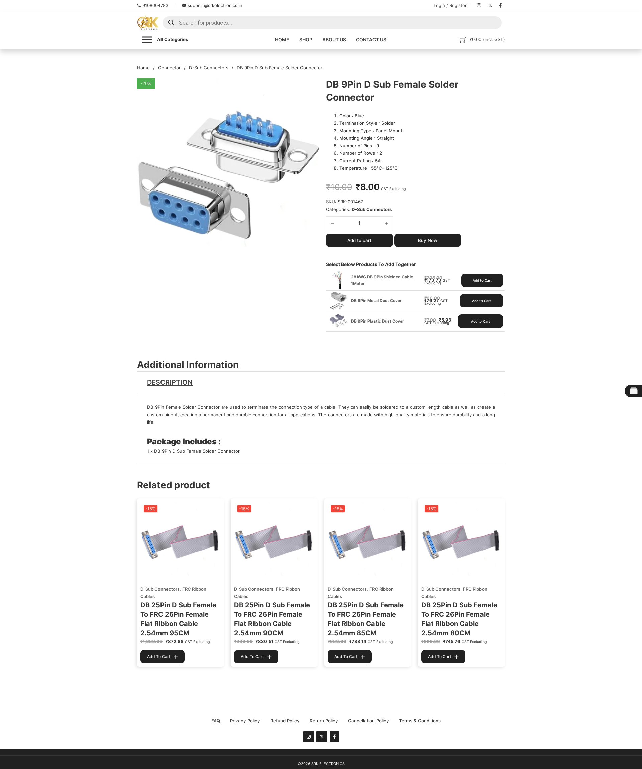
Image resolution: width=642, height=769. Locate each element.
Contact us (371, 39)
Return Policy (324, 720)
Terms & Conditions (420, 720)
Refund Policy (285, 720)
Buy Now (427, 240)
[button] (310, 87)
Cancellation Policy (368, 720)
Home (282, 39)
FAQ (215, 720)
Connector (169, 67)
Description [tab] (170, 382)
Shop (305, 39)
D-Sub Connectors (208, 67)
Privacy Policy (245, 720)
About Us (334, 39)
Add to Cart (482, 280)
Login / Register (450, 5)
